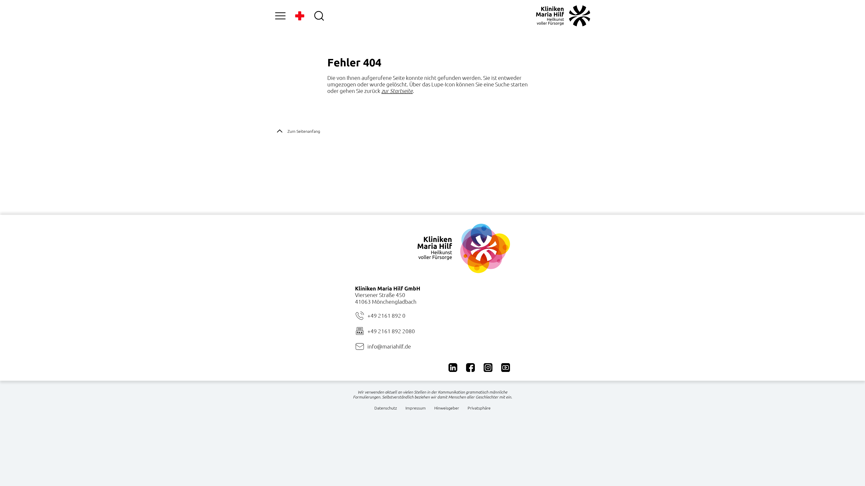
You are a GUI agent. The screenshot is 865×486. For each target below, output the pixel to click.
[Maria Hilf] (563, 15)
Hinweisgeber (446, 407)
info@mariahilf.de (389, 346)
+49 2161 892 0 (386, 315)
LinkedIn (452, 367)
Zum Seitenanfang (303, 131)
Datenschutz (385, 407)
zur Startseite (397, 91)
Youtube (505, 367)
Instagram (488, 367)
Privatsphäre (479, 407)
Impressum (415, 407)
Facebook (470, 367)
